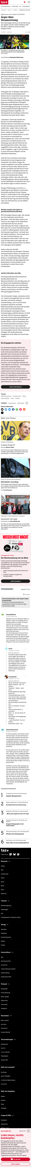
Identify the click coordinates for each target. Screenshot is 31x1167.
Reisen (3, 1096)
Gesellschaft (4, 874)
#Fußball (17, 398)
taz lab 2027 (4, 1060)
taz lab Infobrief (5, 1032)
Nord (2, 889)
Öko (2, 870)
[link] (6, 6)
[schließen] (28, 1131)
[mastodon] (10, 855)
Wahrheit (3, 893)
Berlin (2, 886)
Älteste (28, 589)
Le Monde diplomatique (8, 1080)
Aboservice (4, 1124)
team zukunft (5, 1020)
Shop (2, 1104)
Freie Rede (4, 1004)
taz (5, 850)
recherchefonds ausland (8, 969)
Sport (9, 10)
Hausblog (4, 933)
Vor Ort (3, 1048)
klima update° (5, 996)
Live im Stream (5, 1052)
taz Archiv (4, 1084)
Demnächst (4, 1044)
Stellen (3, 941)
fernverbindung (5, 992)
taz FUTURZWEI (5, 1076)
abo (2, 957)
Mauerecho (4, 1000)
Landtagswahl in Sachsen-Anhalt (10, 917)
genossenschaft (5, 961)
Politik (3, 866)
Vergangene (4, 1056)
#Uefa (12, 398)
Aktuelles (3, 929)
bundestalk (4, 989)
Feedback (4, 1120)
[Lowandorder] (6, 677)
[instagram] (18, 855)
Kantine (3, 1100)
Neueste (23, 589)
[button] (29, 2)
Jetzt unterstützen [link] (15, 387)
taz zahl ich (4, 965)
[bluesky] (14, 855)
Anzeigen (3, 1108)
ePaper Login (5, 1128)
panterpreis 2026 (6, 977)
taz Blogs (3, 1072)
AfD (2, 913)
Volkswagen (4, 909)
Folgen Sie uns (4, 854)
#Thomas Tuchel (17, 396)
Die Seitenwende (6, 937)
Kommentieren (12, 403)
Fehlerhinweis (20, 403)
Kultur (3, 878)
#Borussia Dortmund (6, 396)
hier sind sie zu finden (8, 606)
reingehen (4, 1008)
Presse (3, 945)
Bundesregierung (6, 905)
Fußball (15, 10)
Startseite (3, 10)
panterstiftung (5, 973)
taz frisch (3, 1024)
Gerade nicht (22, 1131)
